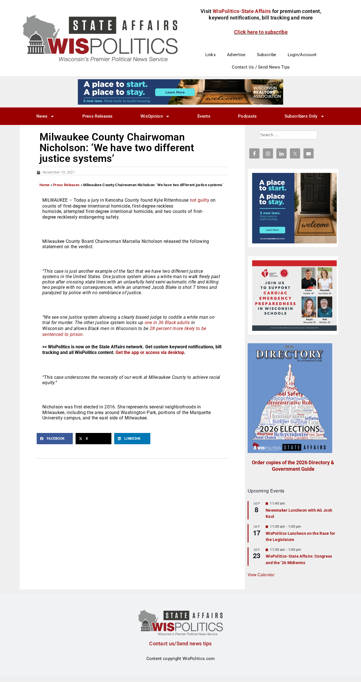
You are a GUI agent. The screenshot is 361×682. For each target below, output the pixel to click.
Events (203, 116)
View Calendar (261, 574)
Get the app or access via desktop (150, 352)
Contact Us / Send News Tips (261, 67)
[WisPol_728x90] (180, 91)
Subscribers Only (301, 116)
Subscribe (266, 54)
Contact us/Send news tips (180, 643)
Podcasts (247, 116)
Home (44, 185)
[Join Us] (294, 295)
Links (210, 54)
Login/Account (302, 54)
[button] (55, 438)
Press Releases (97, 116)
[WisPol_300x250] (294, 208)
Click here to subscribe (261, 32)
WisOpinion (151, 116)
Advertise (236, 54)
